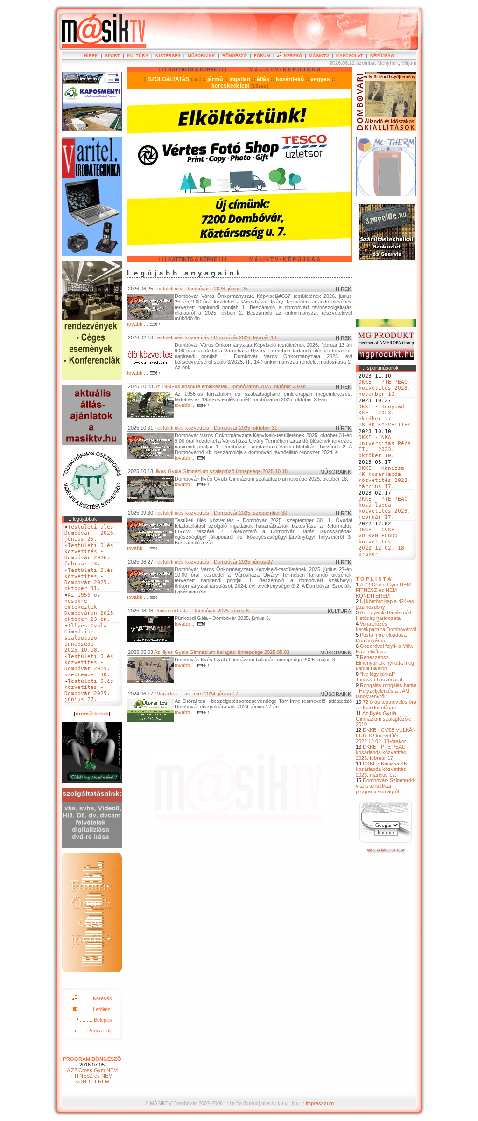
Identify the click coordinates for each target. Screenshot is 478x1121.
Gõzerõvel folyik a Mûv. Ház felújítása (384, 648)
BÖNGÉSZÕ (234, 56)
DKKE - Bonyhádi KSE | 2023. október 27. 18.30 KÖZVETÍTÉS (384, 416)
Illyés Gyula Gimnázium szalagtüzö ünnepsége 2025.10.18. (222, 471)
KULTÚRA (137, 56)
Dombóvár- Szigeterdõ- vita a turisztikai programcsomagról (386, 785)
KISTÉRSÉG (168, 56)
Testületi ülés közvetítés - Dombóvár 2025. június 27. (214, 561)
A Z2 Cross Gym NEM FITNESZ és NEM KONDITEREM (383, 590)
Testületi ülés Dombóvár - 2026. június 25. (202, 288)
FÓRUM (262, 56)
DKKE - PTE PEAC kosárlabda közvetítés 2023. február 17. (384, 508)
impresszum (320, 1103)
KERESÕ (292, 56)
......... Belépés (95, 1020)
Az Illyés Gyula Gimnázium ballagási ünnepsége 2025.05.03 (221, 652)
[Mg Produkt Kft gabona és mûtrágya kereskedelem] (386, 358)
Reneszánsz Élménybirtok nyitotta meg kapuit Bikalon (385, 662)
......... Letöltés (94, 1009)
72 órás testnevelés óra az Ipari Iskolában (386, 704)
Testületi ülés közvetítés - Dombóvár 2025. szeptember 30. (221, 513)
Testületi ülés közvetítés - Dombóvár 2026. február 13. (216, 337)
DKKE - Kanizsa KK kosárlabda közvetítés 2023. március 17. (384, 477)
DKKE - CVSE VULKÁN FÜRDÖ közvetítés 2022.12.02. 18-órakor (383, 542)
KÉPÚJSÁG (382, 56)
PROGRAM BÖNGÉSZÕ (92, 1059)
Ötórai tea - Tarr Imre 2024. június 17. (197, 693)
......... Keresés (94, 998)
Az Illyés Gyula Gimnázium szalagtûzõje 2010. (383, 718)
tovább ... (138, 324)
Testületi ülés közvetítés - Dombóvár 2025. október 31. (217, 428)
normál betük (92, 713)
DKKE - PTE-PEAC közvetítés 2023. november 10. (384, 388)
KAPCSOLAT (349, 56)
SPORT (112, 56)
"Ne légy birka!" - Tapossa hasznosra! (379, 676)
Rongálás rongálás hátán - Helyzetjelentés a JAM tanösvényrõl (386, 690)
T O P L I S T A (373, 579)
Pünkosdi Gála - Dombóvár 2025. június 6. (202, 610)
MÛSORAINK (201, 56)
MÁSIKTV (319, 56)
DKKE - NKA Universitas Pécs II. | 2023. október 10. (384, 446)
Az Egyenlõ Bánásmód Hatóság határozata (383, 615)
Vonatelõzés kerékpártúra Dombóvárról (386, 626)
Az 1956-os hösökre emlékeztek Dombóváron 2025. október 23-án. (230, 386)
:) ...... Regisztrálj (92, 1030)
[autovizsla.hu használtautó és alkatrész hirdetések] (386, 851)
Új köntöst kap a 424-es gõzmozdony (385, 604)
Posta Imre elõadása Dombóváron (381, 637)
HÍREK (91, 56)
